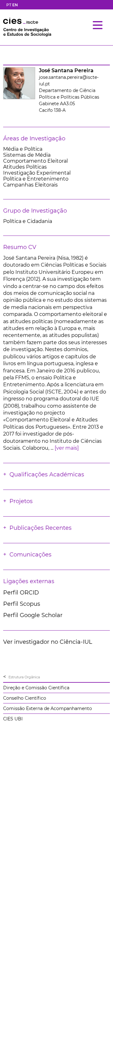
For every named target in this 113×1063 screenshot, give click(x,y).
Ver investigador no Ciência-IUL (47, 641)
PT (8, 5)
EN (15, 5)
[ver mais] (67, 448)
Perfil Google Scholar (32, 615)
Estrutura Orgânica (24, 677)
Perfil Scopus (21, 603)
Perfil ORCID (21, 592)
